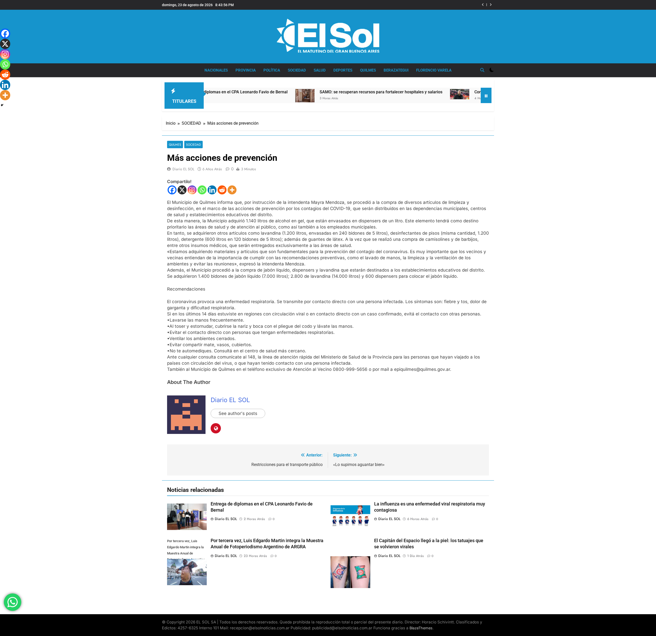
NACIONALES (216, 70)
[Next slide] (490, 5)
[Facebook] (172, 189)
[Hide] (2, 105)
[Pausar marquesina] (486, 95)
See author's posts (238, 413)
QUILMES (368, 70)
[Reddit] (222, 189)
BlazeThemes (421, 628)
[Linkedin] (212, 189)
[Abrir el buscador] (482, 70)
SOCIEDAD (297, 70)
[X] (182, 189)
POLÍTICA (271, 70)
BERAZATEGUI (396, 70)
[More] (232, 189)
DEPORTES (342, 70)
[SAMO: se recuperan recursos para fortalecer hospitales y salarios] (273, 95)
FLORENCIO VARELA (434, 70)
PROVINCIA (245, 70)
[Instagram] (192, 189)
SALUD (320, 70)
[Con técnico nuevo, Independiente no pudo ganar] (428, 94)
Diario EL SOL (183, 169)
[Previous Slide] (482, 5)
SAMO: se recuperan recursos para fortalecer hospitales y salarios (349, 92)
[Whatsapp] (202, 189)
